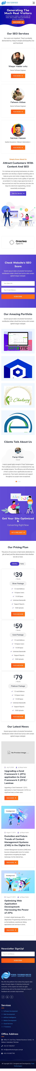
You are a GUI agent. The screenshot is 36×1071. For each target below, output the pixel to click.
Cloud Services (8, 1023)
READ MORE (17, 22)
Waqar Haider (23, 767)
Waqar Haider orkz (18, 66)
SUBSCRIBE (18, 296)
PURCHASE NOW (18, 614)
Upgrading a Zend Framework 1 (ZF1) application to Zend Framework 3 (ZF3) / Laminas (15, 777)
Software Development (10, 1011)
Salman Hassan (18, 138)
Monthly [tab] (14, 564)
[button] (16, 481)
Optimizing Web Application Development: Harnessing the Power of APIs (16, 906)
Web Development (9, 1014)
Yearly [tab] (22, 564)
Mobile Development (9, 1020)
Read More (17, 76)
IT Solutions (7, 1027)
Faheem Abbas (18, 102)
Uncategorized (10, 811)
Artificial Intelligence (9, 1017)
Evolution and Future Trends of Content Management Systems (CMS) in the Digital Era (17, 841)
